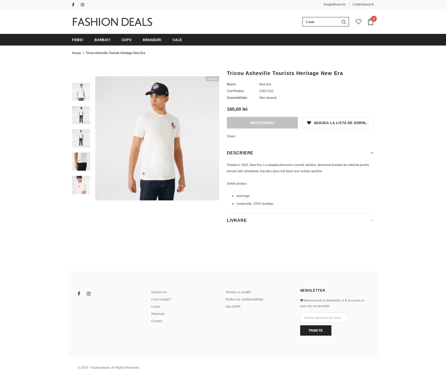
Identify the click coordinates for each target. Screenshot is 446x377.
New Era (265, 84)
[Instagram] (84, 5)
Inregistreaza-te (335, 4)
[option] (157, 138)
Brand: (231, 84)
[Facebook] (75, 5)
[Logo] (112, 22)
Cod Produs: (235, 91)
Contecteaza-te (363, 4)
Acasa (76, 53)
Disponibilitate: (237, 98)
